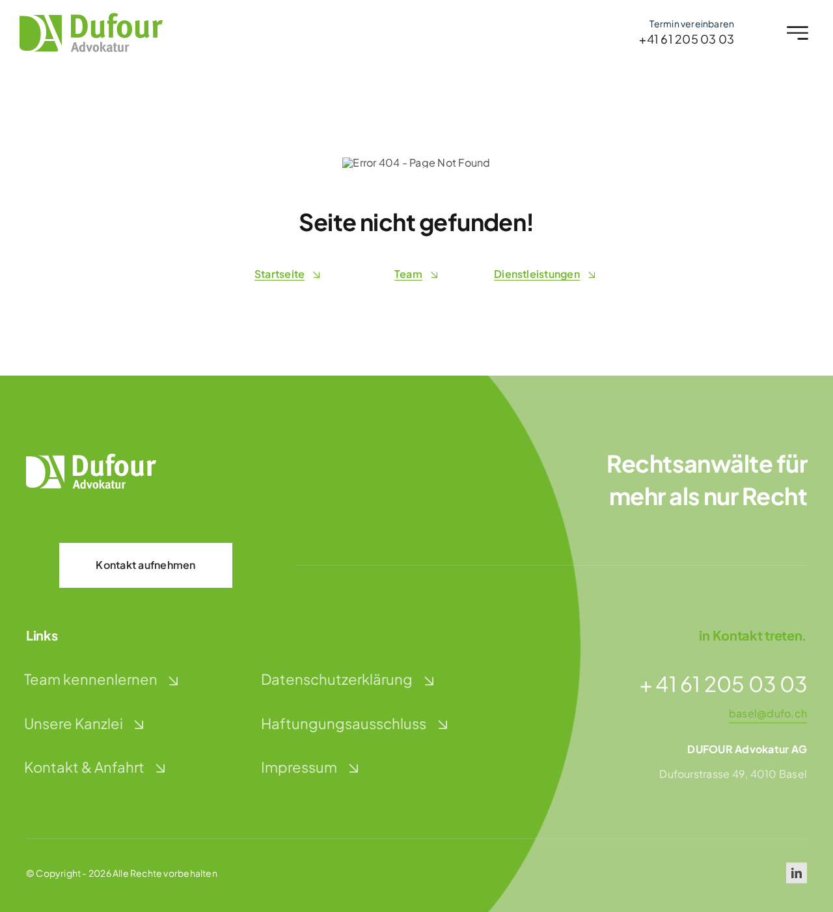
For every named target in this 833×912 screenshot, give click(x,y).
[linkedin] (796, 873)
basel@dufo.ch (768, 713)
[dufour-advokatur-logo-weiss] (91, 458)
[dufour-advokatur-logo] (91, 18)
